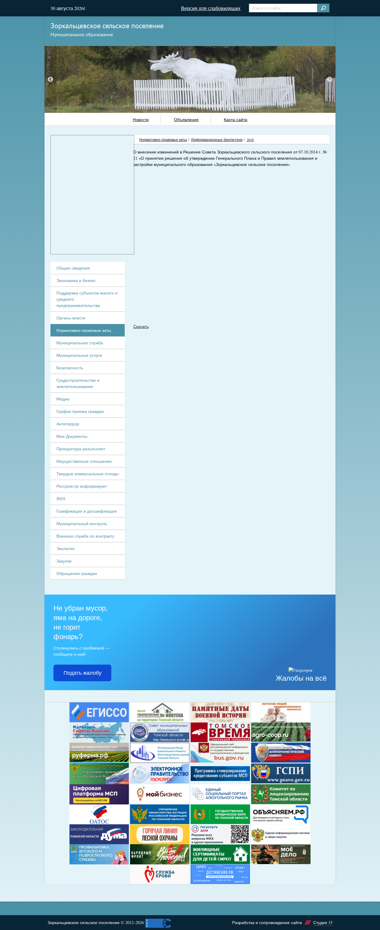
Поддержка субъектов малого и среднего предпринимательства (87, 299)
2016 (250, 139)
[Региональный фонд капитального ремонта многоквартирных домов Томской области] (159, 753)
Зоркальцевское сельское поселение (107, 25)
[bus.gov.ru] (220, 753)
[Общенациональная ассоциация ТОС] (99, 814)
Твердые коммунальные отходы (87, 473)
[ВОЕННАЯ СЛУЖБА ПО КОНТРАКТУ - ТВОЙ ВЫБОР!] (281, 854)
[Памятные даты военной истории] (220, 712)
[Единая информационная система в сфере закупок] (281, 834)
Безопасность (69, 367)
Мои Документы (71, 436)
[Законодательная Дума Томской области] (99, 834)
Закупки (64, 561)
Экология (65, 548)
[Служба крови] (159, 874)
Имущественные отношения (84, 461)
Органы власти (71, 318)
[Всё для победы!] (159, 854)
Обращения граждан (76, 573)
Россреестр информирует (81, 486)
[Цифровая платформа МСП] (99, 794)
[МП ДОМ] (220, 834)
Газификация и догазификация (86, 511)
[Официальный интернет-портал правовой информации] (281, 773)
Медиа (62, 399)
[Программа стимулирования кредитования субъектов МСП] (220, 773)
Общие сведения (73, 268)
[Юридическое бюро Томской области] (220, 814)
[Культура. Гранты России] (99, 732)
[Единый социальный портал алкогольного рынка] (220, 794)
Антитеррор (67, 424)
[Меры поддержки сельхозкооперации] (281, 732)
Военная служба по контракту (85, 536)
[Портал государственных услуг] (159, 773)
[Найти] (323, 8)
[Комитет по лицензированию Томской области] (281, 794)
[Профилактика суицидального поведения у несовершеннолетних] (99, 854)
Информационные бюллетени (217, 139)
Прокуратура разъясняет (80, 448)
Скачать (141, 326)
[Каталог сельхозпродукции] (99, 753)
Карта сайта (235, 119)
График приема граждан (80, 411)
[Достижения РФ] (220, 874)
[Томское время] (220, 732)
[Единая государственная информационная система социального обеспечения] (99, 712)
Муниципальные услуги (79, 355)
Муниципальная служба (79, 343)
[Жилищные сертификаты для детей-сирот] (220, 854)
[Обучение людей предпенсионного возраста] (281, 712)
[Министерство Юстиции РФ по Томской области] (159, 814)
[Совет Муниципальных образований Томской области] (159, 732)
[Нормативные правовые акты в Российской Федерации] (99, 773)
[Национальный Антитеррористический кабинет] (281, 753)
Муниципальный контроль (81, 523)
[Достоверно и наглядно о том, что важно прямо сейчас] (281, 814)
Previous (50, 79)
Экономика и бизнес (76, 280)
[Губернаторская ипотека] (159, 712)
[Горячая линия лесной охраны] (159, 834)
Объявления (186, 119)
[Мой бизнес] (159, 794)
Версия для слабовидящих (210, 8)
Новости (141, 119)
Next (329, 79)
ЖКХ (60, 498)
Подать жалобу (83, 673)
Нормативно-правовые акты (163, 139)
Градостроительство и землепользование (77, 383)
